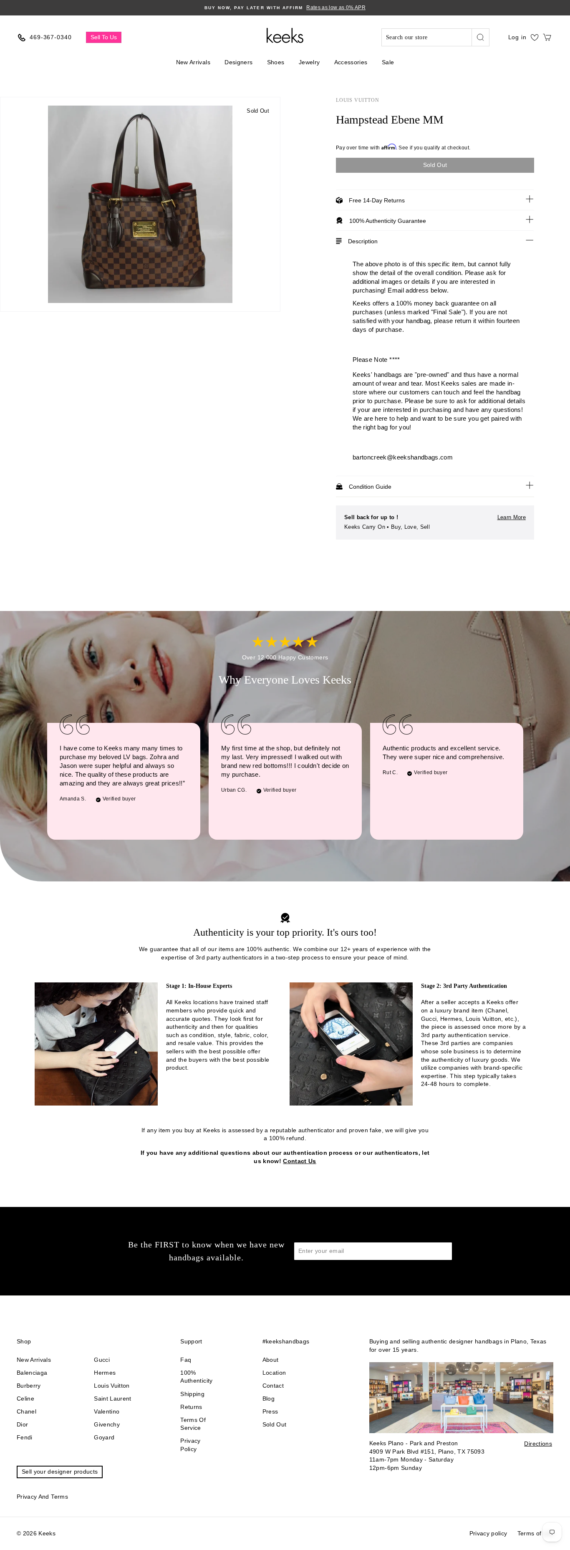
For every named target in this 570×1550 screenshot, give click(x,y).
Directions (538, 1443)
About (270, 1359)
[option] (285, 7)
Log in (517, 37)
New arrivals (34, 1359)
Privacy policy (190, 1444)
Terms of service (193, 1423)
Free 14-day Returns (377, 200)
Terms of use (535, 1533)
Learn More (511, 517)
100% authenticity (196, 1376)
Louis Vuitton (357, 100)
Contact (273, 1385)
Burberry (29, 1385)
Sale (388, 62)
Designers (238, 62)
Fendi (25, 1437)
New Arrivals (193, 62)
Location (274, 1372)
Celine (25, 1398)
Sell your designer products (60, 1471)
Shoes (276, 62)
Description (363, 241)
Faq (185, 1359)
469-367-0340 (51, 37)
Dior (22, 1424)
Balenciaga (32, 1372)
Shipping (192, 1394)
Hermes (105, 1372)
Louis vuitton (112, 1385)
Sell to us (104, 37)
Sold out (274, 1424)
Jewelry (309, 62)
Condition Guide (370, 486)
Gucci (102, 1359)
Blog (268, 1398)
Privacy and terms (42, 1496)
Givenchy (107, 1424)
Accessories (351, 62)
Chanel (26, 1411)
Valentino (106, 1411)
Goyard (104, 1437)
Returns (191, 1407)
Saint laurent (112, 1398)
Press (270, 1411)
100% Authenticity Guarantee (387, 220)
